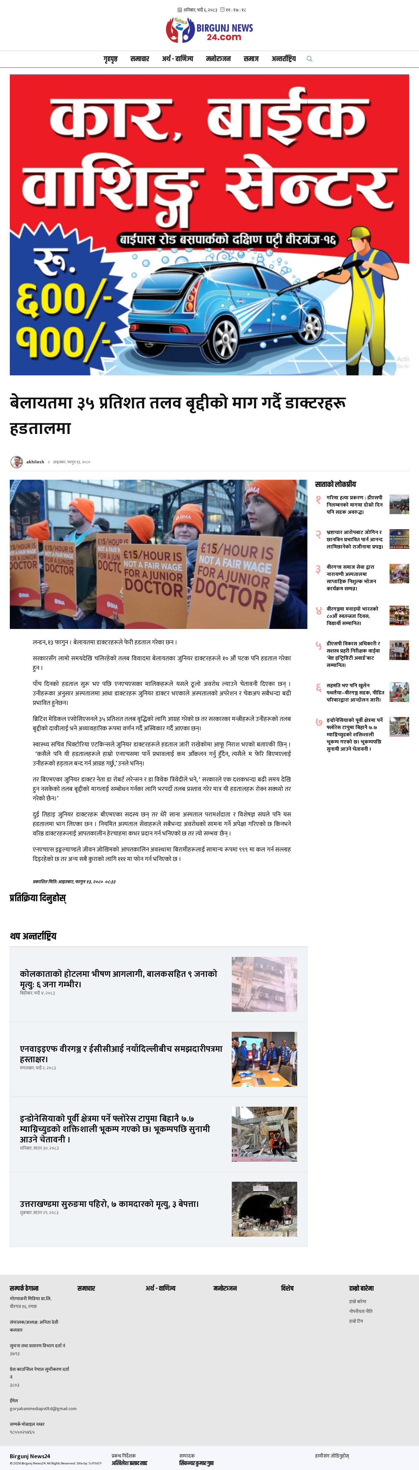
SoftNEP (94, 1463)
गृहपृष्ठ (111, 59)
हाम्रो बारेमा (357, 1302)
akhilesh (35, 461)
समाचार (140, 59)
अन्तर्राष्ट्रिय (284, 59)
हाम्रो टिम (356, 1321)
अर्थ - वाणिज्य (177, 59)
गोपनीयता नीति (361, 1312)
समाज (251, 59)
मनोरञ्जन (218, 59)
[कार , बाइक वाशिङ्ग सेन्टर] (209, 224)
